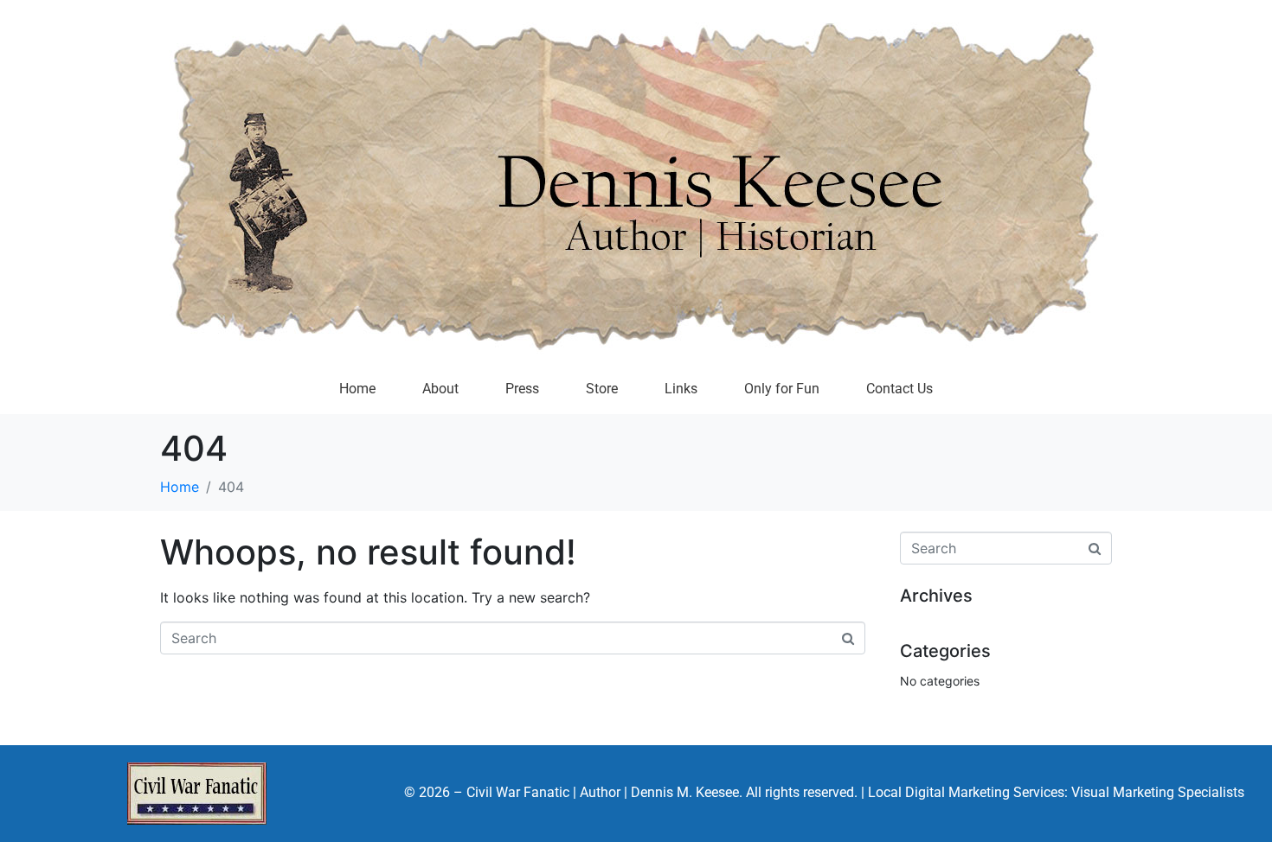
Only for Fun (781, 388)
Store (602, 388)
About (440, 388)
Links (681, 388)
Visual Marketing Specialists (1157, 792)
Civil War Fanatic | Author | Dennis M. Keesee (602, 792)
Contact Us (899, 388)
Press (522, 388)
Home (357, 388)
